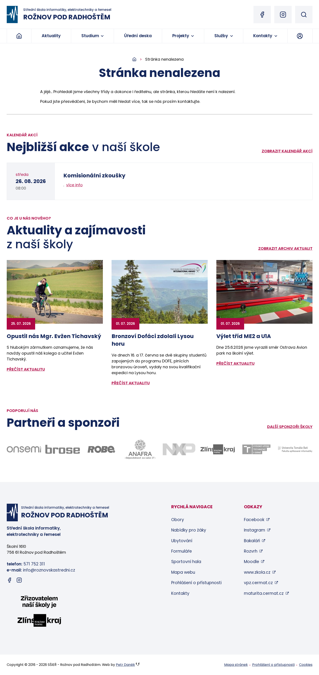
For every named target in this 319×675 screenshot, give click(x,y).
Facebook (254, 520)
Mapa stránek (236, 664)
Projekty (180, 36)
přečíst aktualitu (26, 369)
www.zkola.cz (257, 572)
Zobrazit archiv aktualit (285, 248)
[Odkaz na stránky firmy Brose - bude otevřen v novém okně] (62, 449)
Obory (177, 520)
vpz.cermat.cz (258, 583)
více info (74, 185)
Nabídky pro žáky (188, 530)
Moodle (251, 562)
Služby (221, 36)
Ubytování (181, 541)
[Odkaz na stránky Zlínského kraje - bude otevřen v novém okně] (218, 449)
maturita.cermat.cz (264, 593)
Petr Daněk (125, 664)
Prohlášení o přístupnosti (196, 583)
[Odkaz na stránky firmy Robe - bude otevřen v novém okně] (101, 449)
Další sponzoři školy (289, 426)
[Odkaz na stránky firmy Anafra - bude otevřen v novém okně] (140, 449)
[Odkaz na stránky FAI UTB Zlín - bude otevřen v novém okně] (295, 449)
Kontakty (262, 36)
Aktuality (51, 36)
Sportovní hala (186, 562)
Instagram (254, 530)
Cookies (305, 664)
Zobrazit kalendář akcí (287, 151)
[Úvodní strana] (138, 59)
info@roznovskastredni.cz (49, 570)
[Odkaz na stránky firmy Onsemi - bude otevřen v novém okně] (24, 449)
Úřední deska (138, 36)
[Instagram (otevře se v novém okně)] (283, 14)
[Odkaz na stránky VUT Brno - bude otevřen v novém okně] (256, 449)
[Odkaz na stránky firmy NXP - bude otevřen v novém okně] (179, 449)
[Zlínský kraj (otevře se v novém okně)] (39, 611)
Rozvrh (250, 551)
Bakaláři (252, 541)
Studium (90, 36)
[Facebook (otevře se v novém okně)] (262, 14)
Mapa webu (183, 572)
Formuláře (181, 551)
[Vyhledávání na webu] (303, 14)
